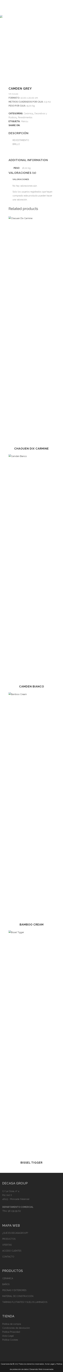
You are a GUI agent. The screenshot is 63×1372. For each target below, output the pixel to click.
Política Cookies (10, 1340)
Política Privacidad (11, 1332)
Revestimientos (25, 117)
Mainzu (24, 121)
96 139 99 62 (14, 1211)
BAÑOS (5, 1284)
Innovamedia (48, 1369)
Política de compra (11, 1324)
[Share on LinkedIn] (32, 125)
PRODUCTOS (8, 1239)
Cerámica (28, 113)
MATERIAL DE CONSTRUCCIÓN (17, 1296)
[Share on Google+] (29, 125)
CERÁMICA (7, 1278)
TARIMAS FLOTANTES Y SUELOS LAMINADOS (24, 1302)
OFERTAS (7, 1245)
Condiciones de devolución (16, 1328)
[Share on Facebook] (22, 125)
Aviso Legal (8, 1336)
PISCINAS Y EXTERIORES (14, 1290)
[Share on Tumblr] (35, 125)
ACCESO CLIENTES (11, 1251)
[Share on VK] (41, 125)
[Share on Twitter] (25, 125)
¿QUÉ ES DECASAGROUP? (15, 1233)
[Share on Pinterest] (38, 125)
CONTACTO (8, 1256)
